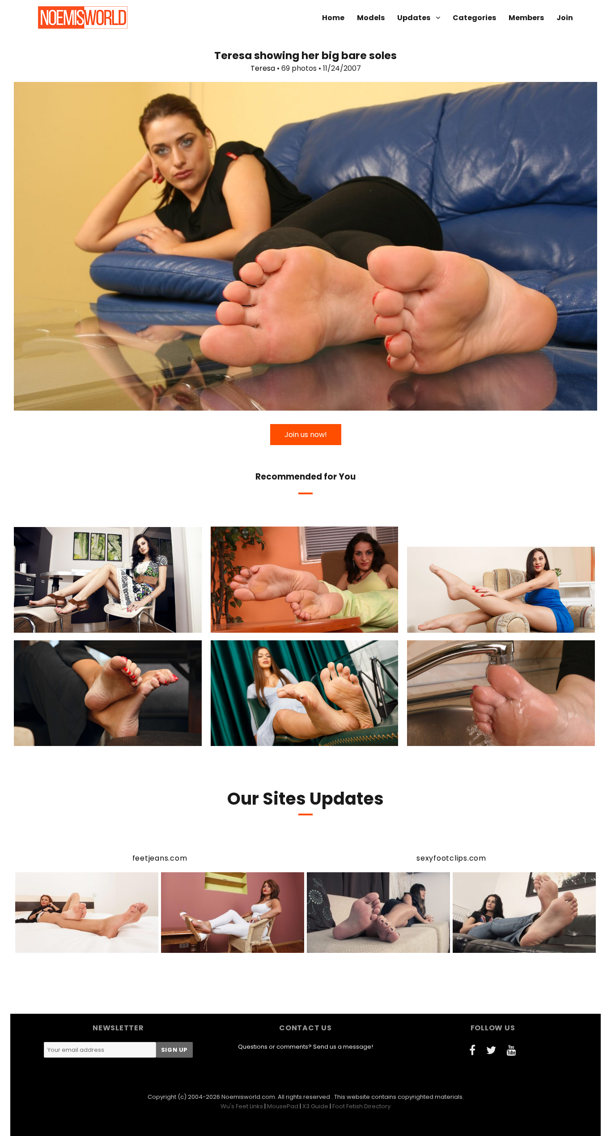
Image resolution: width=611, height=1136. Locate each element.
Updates (413, 18)
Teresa (262, 68)
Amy (265, 737)
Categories (474, 18)
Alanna (71, 737)
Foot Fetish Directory (361, 1106)
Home (333, 18)
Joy (463, 624)
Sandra (452, 737)
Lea (71, 624)
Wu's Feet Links (242, 1106)
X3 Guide (315, 1106)
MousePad (282, 1106)
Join (564, 18)
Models (371, 18)
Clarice (265, 624)
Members (526, 18)
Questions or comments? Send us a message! (305, 1046)
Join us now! (305, 434)
